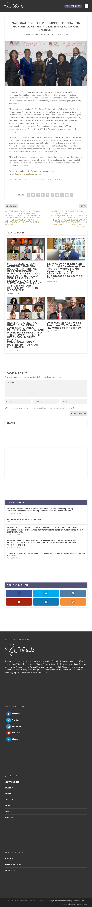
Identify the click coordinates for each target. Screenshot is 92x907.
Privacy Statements (62, 901)
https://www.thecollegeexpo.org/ (27, 174)
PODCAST (9, 859)
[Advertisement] (23, 463)
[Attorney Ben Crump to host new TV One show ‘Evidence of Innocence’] (66, 308)
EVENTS (8, 811)
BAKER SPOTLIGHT (13, 865)
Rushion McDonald (41, 34)
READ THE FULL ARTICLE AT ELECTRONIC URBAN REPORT (35, 179)
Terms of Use (78, 901)
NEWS (7, 805)
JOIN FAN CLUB (73, 6)
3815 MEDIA (10, 870)
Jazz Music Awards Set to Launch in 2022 (25, 519)
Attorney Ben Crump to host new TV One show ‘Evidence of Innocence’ (64, 325)
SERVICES (9, 817)
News (65, 34)
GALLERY (9, 788)
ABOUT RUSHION (12, 782)
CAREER (8, 794)
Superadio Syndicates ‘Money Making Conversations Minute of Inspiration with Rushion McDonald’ (46, 554)
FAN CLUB (9, 800)
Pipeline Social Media (77, 904)
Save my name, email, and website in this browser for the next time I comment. (40, 408)
